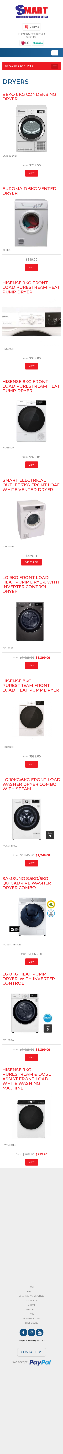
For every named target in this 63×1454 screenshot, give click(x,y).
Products (31, 1300)
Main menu (4, 53)
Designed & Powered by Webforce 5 (32, 1340)
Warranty (31, 1309)
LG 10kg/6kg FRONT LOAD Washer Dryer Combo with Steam (31, 784)
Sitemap (31, 1305)
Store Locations (31, 1318)
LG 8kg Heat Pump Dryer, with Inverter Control (28, 978)
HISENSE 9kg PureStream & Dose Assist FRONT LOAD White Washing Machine (26, 1079)
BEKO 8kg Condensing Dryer (29, 97)
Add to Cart (31, 562)
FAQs (31, 1314)
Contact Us (31, 1352)
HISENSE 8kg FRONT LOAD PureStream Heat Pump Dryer (31, 386)
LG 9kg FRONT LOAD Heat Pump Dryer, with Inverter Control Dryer (30, 584)
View (31, 173)
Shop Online (31, 1323)
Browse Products (19, 66)
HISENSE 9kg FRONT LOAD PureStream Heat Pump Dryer (31, 287)
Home (31, 1286)
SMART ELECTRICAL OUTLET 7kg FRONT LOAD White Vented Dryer (31, 485)
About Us (31, 1291)
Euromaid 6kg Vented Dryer (29, 191)
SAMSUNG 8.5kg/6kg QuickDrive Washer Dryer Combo (26, 883)
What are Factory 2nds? (31, 1295)
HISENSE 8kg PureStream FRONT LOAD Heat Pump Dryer (30, 685)
